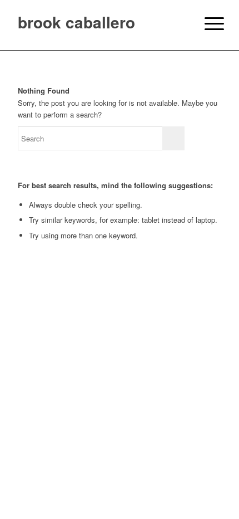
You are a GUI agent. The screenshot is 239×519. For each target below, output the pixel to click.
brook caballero (76, 22)
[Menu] (205, 23)
